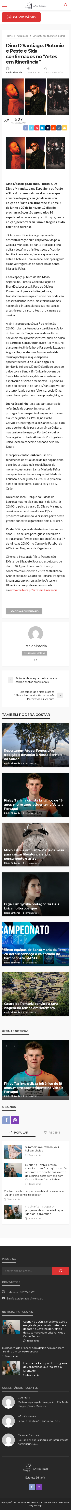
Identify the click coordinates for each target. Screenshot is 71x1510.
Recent (54, 1132)
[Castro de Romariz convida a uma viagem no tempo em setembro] (35, 994)
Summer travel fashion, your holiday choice (42, 1148)
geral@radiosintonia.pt (29, 1298)
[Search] (65, 5)
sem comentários (53, 72)
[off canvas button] (4, 5)
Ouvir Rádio (24, 17)
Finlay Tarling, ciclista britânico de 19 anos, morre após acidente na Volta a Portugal (33, 804)
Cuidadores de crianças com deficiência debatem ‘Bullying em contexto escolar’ (35, 1193)
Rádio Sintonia (14, 72)
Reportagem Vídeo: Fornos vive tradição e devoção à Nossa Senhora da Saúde (33, 755)
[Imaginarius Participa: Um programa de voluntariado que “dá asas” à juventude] (13, 1212)
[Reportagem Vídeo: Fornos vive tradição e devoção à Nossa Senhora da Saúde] (35, 745)
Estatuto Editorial (35, 1477)
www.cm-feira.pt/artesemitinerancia (33, 590)
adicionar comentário (24, 611)
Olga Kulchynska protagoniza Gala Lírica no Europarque (31, 906)
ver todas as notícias (34, 653)
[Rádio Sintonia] (35, 1467)
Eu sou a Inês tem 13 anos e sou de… (39, 1421)
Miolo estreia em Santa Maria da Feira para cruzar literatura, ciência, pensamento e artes (34, 854)
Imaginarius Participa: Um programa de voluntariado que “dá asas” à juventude (44, 1210)
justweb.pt (37, 1505)
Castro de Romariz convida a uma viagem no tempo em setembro (31, 1006)
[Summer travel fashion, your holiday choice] (13, 1152)
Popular (20, 1132)
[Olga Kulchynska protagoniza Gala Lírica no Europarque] (35, 894)
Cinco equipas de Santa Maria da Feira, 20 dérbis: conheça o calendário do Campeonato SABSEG (35, 954)
